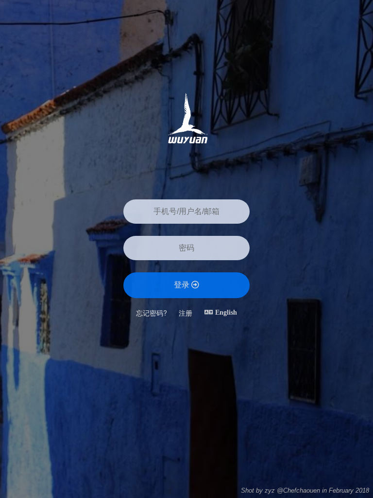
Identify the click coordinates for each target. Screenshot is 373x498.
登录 (182, 285)
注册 (185, 313)
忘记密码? (151, 313)
